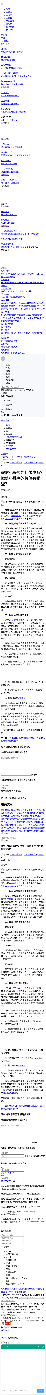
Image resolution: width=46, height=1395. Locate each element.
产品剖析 (5, 283)
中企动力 (9, 519)
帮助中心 (5, 271)
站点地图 (31, 1289)
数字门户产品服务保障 (11, 274)
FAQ (3, 335)
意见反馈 (14, 1289)
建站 (13, 725)
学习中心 (5, 294)
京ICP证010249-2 (8, 1301)
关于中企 (10, 30)
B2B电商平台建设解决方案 (27, 318)
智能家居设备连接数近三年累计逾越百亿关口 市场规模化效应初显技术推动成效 (23, 816)
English (11, 1292)
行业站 (39, 1289)
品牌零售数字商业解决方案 (33, 306)
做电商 (9, 18)
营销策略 (22, 698)
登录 (3, 38)
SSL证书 (4, 120)
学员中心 (11, 291)
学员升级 (20, 291)
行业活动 (13, 347)
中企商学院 (6, 289)
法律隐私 (38, 333)
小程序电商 (16, 620)
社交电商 (9, 531)
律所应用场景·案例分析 (19, 283)
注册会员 (5, 41)
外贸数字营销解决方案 (11, 315)
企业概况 (5, 330)
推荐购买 (5, 87)
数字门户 (5, 44)
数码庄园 (30, 333)
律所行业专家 (36, 283)
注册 (7, 420)
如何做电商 (16, 516)
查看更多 (5, 454)
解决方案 (10, 27)
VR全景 (4, 112)
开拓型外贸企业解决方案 (12, 309)
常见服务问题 (9, 277)
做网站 (9, 12)
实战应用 (5, 280)
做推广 (9, 15)
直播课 (4, 291)
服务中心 (25, 274)
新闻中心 (5, 344)
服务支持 (10, 24)
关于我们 (5, 333)
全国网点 (13, 353)
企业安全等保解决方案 (11, 303)
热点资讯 (5, 347)
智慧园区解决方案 (29, 315)
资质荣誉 (5, 338)
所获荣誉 (13, 341)
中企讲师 (28, 291)
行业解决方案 (7, 324)
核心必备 (5, 139)
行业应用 (5, 312)
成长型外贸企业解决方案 (34, 309)
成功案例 (10, 21)
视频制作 (22, 112)
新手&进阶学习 (30, 463)
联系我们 (5, 350)
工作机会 (22, 353)
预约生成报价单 (8, 1173)
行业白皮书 (6, 327)
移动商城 (7, 725)
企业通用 (5, 300)
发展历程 (22, 333)
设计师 (32, 274)
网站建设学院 (19, 297)
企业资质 (5, 341)
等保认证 (14, 120)
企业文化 (13, 333)
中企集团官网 (20, 1292)
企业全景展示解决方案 (31, 303)
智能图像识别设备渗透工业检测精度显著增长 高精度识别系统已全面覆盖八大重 (23, 825)
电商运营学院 (7, 297)
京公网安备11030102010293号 (31, 1298)
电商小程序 (29, 546)
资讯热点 (18, 437)
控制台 (4, 35)
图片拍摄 (13, 112)
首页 (8, 9)
